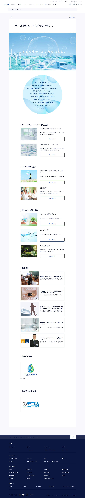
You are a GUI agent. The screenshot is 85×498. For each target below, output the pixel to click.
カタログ (19, 4)
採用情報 (10, 483)
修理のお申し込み (74, 1)
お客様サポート (40, 4)
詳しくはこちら (52, 138)
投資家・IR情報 (12, 466)
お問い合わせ (67, 1)
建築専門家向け (61, 1)
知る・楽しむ (48, 4)
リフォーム (25, 4)
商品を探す (13, 4)
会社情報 (54, 4)
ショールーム (32, 4)
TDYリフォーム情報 (53, 1)
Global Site (80, 1)
